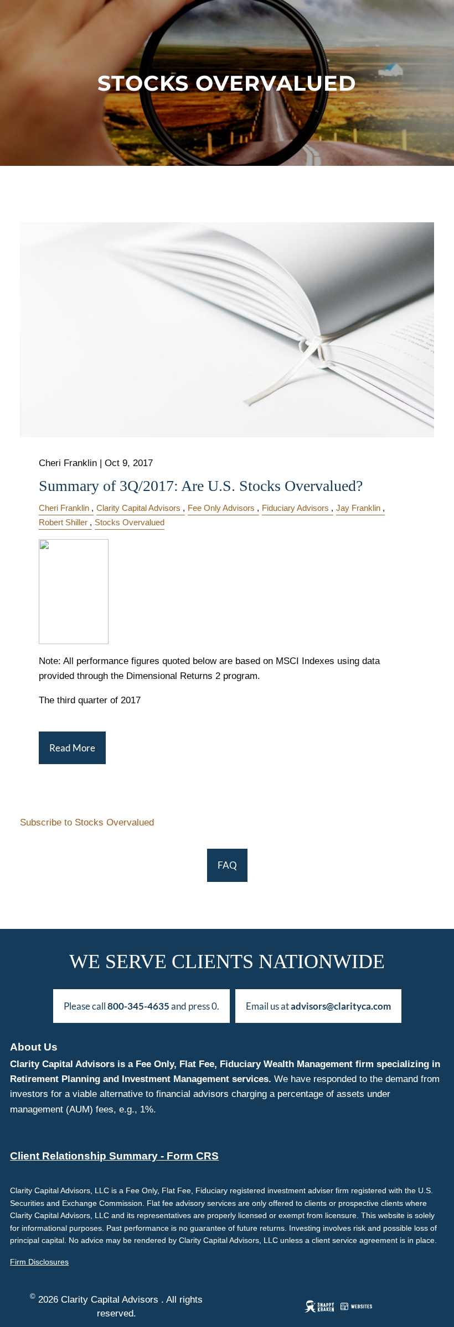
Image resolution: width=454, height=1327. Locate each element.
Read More (72, 748)
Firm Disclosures (39, 1261)
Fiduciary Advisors (295, 508)
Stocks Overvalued (129, 522)
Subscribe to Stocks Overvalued (87, 822)
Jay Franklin (358, 508)
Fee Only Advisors (221, 508)
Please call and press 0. (141, 1006)
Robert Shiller (63, 522)
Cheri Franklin (64, 508)
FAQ (227, 865)
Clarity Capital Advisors (138, 508)
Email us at (318, 1006)
